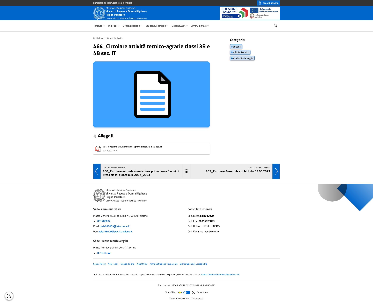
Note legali (113, 264)
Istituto (98, 26)
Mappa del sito (127, 264)
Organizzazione (131, 26)
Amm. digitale (199, 26)
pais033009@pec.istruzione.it (115, 231)
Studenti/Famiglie (156, 26)
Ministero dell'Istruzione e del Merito (112, 3)
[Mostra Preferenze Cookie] (9, 296)
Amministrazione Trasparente (164, 264)
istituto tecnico (241, 52)
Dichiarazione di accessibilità (193, 264)
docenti (237, 46)
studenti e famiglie (243, 58)
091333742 (103, 253)
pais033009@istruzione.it (115, 226)
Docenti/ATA (178, 26)
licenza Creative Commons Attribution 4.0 (220, 274)
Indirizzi (112, 26)
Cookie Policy (99, 264)
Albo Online (142, 264)
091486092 (103, 221)
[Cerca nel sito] (276, 25)
